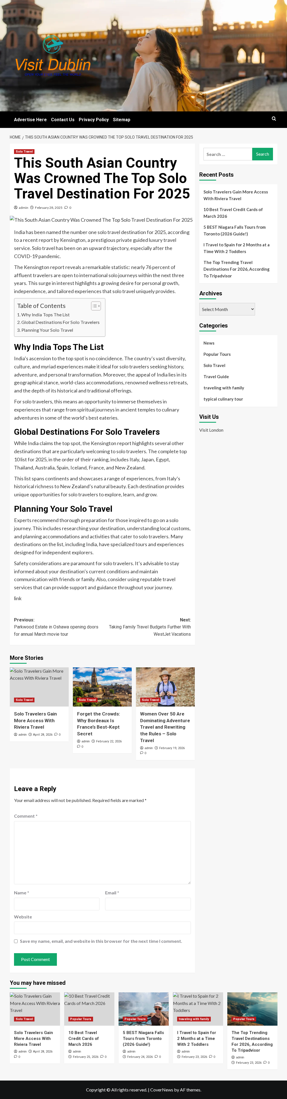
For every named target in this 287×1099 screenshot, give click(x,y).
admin (23, 207)
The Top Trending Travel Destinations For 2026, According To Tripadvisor (236, 269)
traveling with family (223, 387)
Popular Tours (217, 354)
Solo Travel (24, 151)
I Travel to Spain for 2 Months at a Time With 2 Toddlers (236, 248)
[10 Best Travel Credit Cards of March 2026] (89, 1009)
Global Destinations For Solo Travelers (60, 322)
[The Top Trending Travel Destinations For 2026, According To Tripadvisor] (252, 1009)
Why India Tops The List (45, 314)
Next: (150, 627)
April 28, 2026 (42, 734)
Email (112, 892)
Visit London (211, 429)
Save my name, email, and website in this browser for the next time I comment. (101, 941)
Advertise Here (30, 119)
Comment (26, 816)
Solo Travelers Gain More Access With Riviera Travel (35, 720)
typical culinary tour (223, 398)
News (208, 342)
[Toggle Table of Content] (93, 306)
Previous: (56, 627)
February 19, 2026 (172, 748)
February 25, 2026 (85, 1057)
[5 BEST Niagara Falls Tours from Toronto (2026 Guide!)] (144, 1009)
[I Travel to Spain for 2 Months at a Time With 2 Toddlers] (198, 1009)
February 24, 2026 (140, 1057)
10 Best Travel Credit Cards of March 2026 (233, 213)
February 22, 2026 (109, 741)
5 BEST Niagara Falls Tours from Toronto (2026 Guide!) (234, 230)
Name (21, 892)
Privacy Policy (94, 119)
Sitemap (121, 119)
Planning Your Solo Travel (47, 330)
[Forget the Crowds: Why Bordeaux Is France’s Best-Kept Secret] (102, 687)
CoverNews (161, 1089)
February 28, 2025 (49, 207)
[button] (273, 118)
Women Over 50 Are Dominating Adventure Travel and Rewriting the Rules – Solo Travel (165, 727)
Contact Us (63, 119)
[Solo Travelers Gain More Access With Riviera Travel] (39, 687)
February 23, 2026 (194, 1057)
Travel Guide (216, 376)
